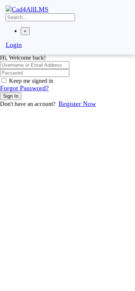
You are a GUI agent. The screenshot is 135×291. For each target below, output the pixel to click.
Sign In (10, 96)
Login (14, 44)
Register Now (77, 103)
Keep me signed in (31, 81)
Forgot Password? (24, 88)
